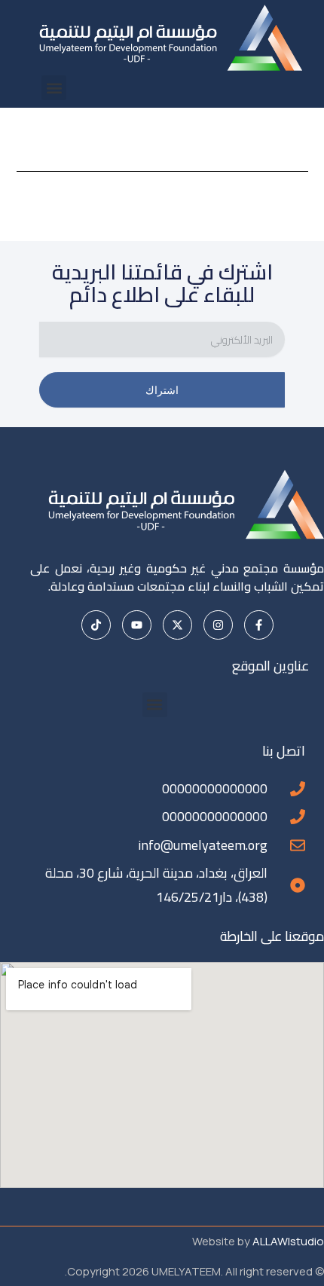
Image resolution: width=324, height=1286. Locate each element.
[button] (53, 87)
